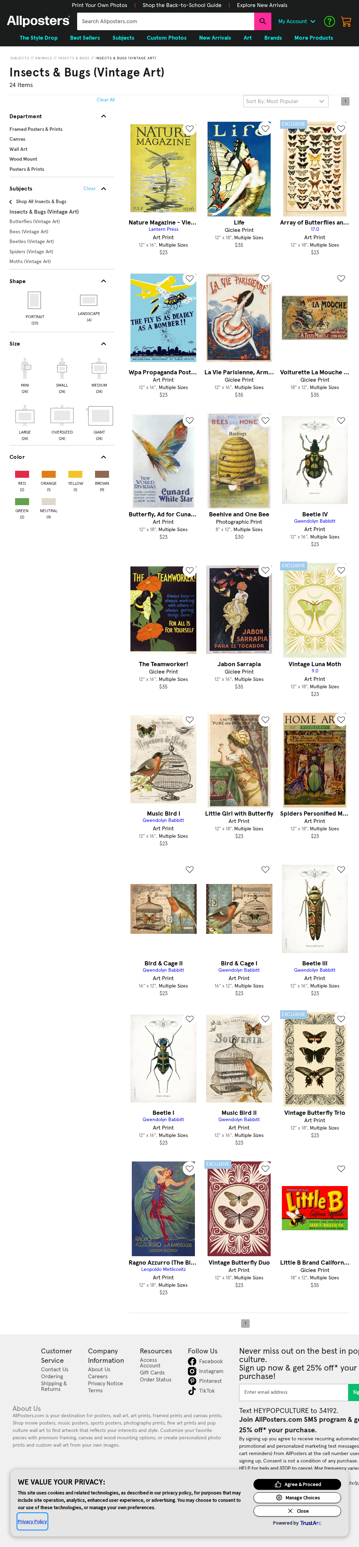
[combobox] (165, 21)
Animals (43, 58)
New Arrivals (215, 38)
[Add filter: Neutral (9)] (48, 500)
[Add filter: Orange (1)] (48, 473)
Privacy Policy (32, 1521)
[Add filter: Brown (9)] (102, 473)
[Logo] (38, 21)
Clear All (106, 100)
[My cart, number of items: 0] (346, 21)
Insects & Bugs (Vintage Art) (126, 58)
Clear (89, 188)
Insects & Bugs (73, 58)
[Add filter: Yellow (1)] (75, 473)
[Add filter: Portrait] (35, 300)
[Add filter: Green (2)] (22, 500)
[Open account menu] (312, 21)
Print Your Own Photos (99, 5)
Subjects (19, 58)
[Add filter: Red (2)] (22, 473)
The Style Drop (38, 38)
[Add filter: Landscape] (89, 300)
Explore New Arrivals (262, 5)
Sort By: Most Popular (272, 101)
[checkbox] (24, 374)
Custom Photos (167, 38)
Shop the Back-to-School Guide (182, 5)
